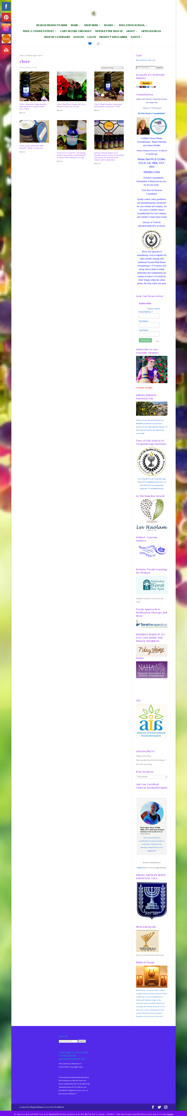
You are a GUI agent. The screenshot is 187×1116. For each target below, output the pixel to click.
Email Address (146, 312)
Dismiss (170, 1114)
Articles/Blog (151, 31)
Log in (91, 37)
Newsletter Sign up (109, 31)
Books (108, 25)
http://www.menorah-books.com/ (150, 955)
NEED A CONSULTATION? (38, 31)
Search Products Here (51, 25)
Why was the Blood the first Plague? (151, 760)
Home (22, 56)
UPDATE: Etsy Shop (144, 764)
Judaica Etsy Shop (143, 756)
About (130, 31)
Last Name (143, 330)
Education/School (132, 25)
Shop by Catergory (57, 37)
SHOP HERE (91, 25)
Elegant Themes (36, 1107)
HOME (74, 25)
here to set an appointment (155, 868)
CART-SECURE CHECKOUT (76, 31)
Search (159, 68)
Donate (79, 37)
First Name (143, 321)
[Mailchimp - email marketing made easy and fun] (157, 341)
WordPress (59, 1107)
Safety (135, 37)
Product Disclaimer (113, 37)
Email (163, 217)
